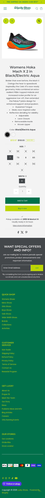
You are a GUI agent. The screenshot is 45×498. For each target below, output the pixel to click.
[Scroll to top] (40, 491)
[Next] (12, 21)
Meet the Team (8, 398)
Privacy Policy (7, 360)
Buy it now (22, 208)
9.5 (18, 164)
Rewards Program (9, 371)
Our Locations (8, 439)
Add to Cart (22, 201)
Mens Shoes (7, 303)
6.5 (34, 151)
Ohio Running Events (10, 420)
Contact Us (7, 368)
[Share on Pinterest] (26, 233)
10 (27, 164)
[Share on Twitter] (22, 233)
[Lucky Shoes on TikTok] (12, 479)
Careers (5, 416)
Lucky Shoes (23, 490)
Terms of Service (9, 364)
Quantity (22, 186)
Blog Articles (7, 412)
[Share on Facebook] (19, 233)
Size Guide (6, 350)
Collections (6, 325)
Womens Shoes (8, 299)
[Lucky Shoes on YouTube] (16, 479)
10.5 (34, 164)
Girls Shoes (6, 306)
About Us (6, 390)
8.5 (33, 157)
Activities (6, 328)
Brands (5, 321)
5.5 (19, 151)
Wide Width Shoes (9, 317)
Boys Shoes (7, 310)
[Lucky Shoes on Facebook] (3, 479)
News (4, 405)
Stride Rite (6, 442)
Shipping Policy (8, 353)
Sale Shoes (6, 314)
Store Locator (8, 446)
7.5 (18, 157)
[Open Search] (37, 8)
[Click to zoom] (39, 21)
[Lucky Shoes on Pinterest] (9, 479)
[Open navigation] (7, 8)
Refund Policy (7, 357)
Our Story (6, 401)
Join (37, 268)
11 (23, 170)
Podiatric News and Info (12, 409)
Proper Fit (6, 394)
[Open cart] (41, 8)
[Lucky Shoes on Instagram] (6, 479)
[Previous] (6, 21)
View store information (22, 226)
